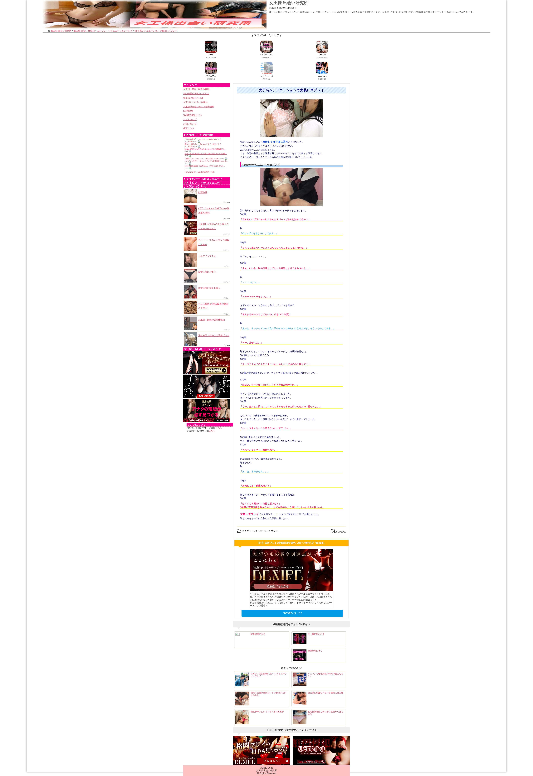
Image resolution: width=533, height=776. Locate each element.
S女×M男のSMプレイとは (196, 93)
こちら (218, 428)
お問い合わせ (190, 124)
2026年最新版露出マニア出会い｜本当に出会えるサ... (205, 166)
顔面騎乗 (202, 192)
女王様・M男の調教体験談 (196, 89)
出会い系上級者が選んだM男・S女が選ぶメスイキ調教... (206, 154)
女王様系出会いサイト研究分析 (198, 106)
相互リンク (188, 128)
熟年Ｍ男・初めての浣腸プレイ (213, 335)
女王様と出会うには (193, 98)
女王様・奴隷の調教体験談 (211, 319)
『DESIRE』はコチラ (292, 613)
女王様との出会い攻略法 (195, 102)
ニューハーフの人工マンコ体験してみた (213, 242)
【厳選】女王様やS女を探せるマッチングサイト (213, 226)
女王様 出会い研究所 (288, 2)
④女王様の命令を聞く (209, 288)
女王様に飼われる (316, 634)
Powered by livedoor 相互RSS (200, 172)
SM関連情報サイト (192, 115)
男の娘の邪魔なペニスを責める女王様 (325, 693)
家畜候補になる (258, 634)
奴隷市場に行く (315, 650)
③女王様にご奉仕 (207, 272)
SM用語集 (188, 111)
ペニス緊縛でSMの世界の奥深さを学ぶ (213, 306)
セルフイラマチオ (207, 256)
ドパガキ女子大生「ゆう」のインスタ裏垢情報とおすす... (206, 161)
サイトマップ (190, 119)
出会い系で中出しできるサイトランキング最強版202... (205, 149)
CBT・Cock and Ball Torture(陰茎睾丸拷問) (213, 210)
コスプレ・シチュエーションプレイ (260, 531)
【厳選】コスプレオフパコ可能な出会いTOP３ (202, 158)
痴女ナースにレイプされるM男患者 (267, 711)
